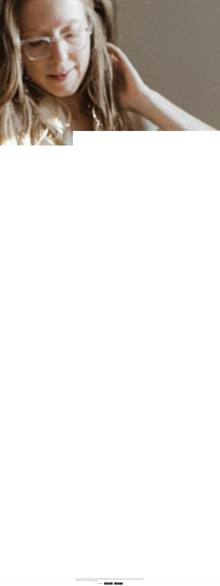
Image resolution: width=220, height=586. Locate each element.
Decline (108, 583)
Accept (118, 583)
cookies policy (94, 580)
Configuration (100, 583)
